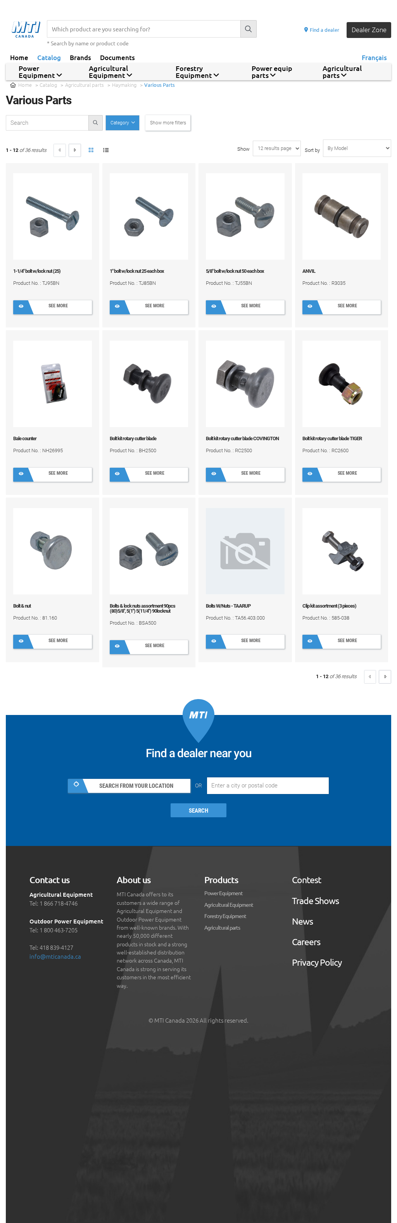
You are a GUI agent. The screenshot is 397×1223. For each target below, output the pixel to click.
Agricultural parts (84, 84)
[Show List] (106, 151)
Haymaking (124, 84)
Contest (306, 879)
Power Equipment (223, 893)
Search (198, 810)
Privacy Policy (317, 962)
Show (243, 149)
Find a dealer (324, 29)
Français (374, 57)
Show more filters (168, 123)
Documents (117, 57)
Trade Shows (315, 900)
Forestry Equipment (225, 915)
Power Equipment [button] (38, 71)
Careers (306, 941)
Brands (80, 57)
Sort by (312, 150)
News (302, 921)
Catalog (49, 57)
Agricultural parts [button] (342, 71)
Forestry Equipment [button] (195, 71)
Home (19, 57)
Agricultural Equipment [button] (108, 71)
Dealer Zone (369, 30)
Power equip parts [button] (272, 71)
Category (120, 123)
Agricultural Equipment (228, 904)
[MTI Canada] (29, 29)
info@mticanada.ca (55, 956)
